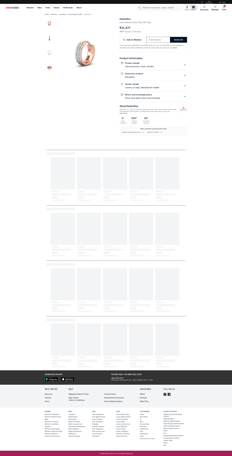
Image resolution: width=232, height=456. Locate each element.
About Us (48, 394)
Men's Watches (74, 429)
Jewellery (62, 14)
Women (54, 14)
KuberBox (125, 19)
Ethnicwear (72, 419)
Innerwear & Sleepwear (77, 426)
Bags (46, 419)
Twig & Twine (168, 440)
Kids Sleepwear (98, 429)
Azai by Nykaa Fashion (171, 438)
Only (141, 431)
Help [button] (223, 2)
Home (47, 14)
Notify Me (178, 40)
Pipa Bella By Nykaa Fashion (173, 436)
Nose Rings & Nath (75, 14)
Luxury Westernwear (123, 417)
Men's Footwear (74, 422)
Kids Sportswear (98, 426)
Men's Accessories (75, 424)
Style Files (144, 401)
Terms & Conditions (77, 400)
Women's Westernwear (53, 417)
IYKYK (165, 431)
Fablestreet (144, 429)
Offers (142, 394)
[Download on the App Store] (67, 379)
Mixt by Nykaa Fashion (171, 428)
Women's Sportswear (52, 429)
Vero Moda (144, 417)
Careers (48, 398)
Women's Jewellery (52, 424)
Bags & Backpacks (75, 431)
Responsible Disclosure (114, 398)
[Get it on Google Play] (51, 379)
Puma (142, 414)
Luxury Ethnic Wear (122, 414)
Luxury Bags (120, 422)
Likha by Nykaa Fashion (171, 426)
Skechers (143, 426)
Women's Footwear (51, 422)
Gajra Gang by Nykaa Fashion (173, 423)
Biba (141, 422)
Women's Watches (51, 434)
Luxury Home (120, 429)
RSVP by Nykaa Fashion (171, 421)
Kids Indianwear (98, 414)
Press (47, 401)
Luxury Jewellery (122, 431)
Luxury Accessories (123, 424)
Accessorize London (147, 438)
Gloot (165, 443)
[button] (190, 8)
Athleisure (72, 434)
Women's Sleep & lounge (53, 431)
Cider (142, 436)
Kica (165, 433)
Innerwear (95, 436)
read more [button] (123, 113)
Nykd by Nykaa (168, 419)
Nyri (164, 445)
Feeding (95, 424)
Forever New (144, 424)
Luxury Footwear (122, 419)
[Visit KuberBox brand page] (183, 108)
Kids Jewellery (97, 422)
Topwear (72, 414)
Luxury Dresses (121, 436)
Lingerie (48, 426)
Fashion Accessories (52, 436)
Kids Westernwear (98, 417)
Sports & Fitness (74, 436)
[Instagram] (165, 394)
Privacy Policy (110, 394)
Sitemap (143, 398)
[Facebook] (170, 394)
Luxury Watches (121, 426)
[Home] (12, 7)
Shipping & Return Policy (79, 394)
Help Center (73, 398)
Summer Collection (123, 434)
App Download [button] (209, 2)
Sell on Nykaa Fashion (113, 401)
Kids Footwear (97, 419)
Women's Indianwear (52, 414)
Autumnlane (144, 434)
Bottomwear (73, 417)
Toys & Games (97, 434)
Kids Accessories (98, 431)
